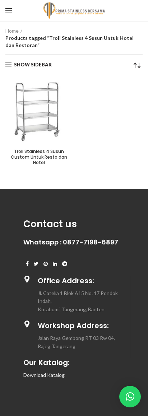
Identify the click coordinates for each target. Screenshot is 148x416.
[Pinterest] (45, 263)
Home (12, 31)
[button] (130, 396)
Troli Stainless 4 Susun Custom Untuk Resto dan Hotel (39, 157)
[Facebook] (27, 263)
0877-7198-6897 (90, 242)
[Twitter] (36, 263)
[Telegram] (65, 263)
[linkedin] (55, 263)
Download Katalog (44, 375)
